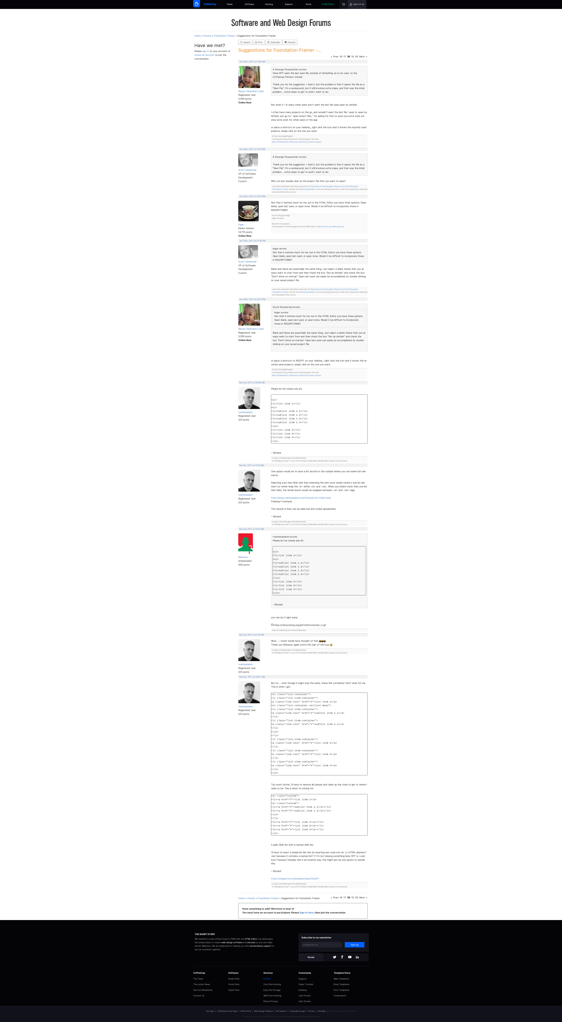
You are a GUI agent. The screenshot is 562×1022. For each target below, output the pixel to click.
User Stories (305, 1001)
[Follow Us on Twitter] (334, 957)
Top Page (210, 1011)
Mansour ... (244, 557)
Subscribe (274, 42)
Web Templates (341, 978)
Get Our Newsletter (203, 990)
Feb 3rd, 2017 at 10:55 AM (251, 529)
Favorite (291, 42)
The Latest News (201, 984)
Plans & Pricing (270, 1001)
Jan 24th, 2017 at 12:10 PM (252, 149)
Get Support (281, 1011)
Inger (241, 224)
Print (260, 42)
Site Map (321, 1011)
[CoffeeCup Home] (210, 4)
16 (341, 56)
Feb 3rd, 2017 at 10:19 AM (251, 465)
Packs (230, 4)
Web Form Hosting (272, 995)
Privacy (311, 1011)
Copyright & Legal (297, 1011)
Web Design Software (263, 1011)
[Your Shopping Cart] (344, 4)
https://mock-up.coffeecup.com (330, 226)
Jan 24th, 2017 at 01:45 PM (252, 241)
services (251, 942)
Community (305, 973)
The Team (198, 978)
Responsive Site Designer (322, 186)
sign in (206, 51)
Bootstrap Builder (307, 189)
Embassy (303, 990)
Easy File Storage (272, 990)
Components (340, 995)
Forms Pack (233, 984)
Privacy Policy (291, 1016)
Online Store (245, 1011)
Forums (207, 35)
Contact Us (198, 995)
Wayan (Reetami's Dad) (251, 91)
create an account (204, 54)
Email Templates (341, 984)
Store (308, 4)
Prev (336, 56)
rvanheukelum (245, 412)
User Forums (305, 995)
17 (344, 56)
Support (289, 4)
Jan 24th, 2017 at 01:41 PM (252, 196)
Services (268, 973)
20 (356, 56)
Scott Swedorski (247, 169)
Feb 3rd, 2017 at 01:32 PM (251, 635)
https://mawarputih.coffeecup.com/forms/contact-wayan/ (296, 142)
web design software (231, 942)
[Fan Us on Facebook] (342, 957)
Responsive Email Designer (346, 186)
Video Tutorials (306, 984)
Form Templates (341, 990)
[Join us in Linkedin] (357, 957)
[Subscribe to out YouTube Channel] (349, 957)
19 (352, 56)
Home (197, 35)
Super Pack (233, 990)
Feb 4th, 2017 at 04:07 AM (252, 677)
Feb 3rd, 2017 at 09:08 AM (252, 382)
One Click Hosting (272, 984)
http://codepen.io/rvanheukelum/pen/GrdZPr (295, 878)
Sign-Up (355, 944)
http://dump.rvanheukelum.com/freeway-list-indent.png (301, 497)
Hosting (269, 4)
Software (249, 4)
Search (246, 42)
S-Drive (267, 978)
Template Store (342, 973)
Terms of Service (307, 1016)
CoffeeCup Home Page (227, 1011)
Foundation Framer (224, 35)
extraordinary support (260, 946)
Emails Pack (233, 978)
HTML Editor (328, 4)
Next (362, 56)
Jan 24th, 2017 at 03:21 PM (252, 299)
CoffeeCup (199, 973)
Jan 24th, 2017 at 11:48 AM (252, 61)
